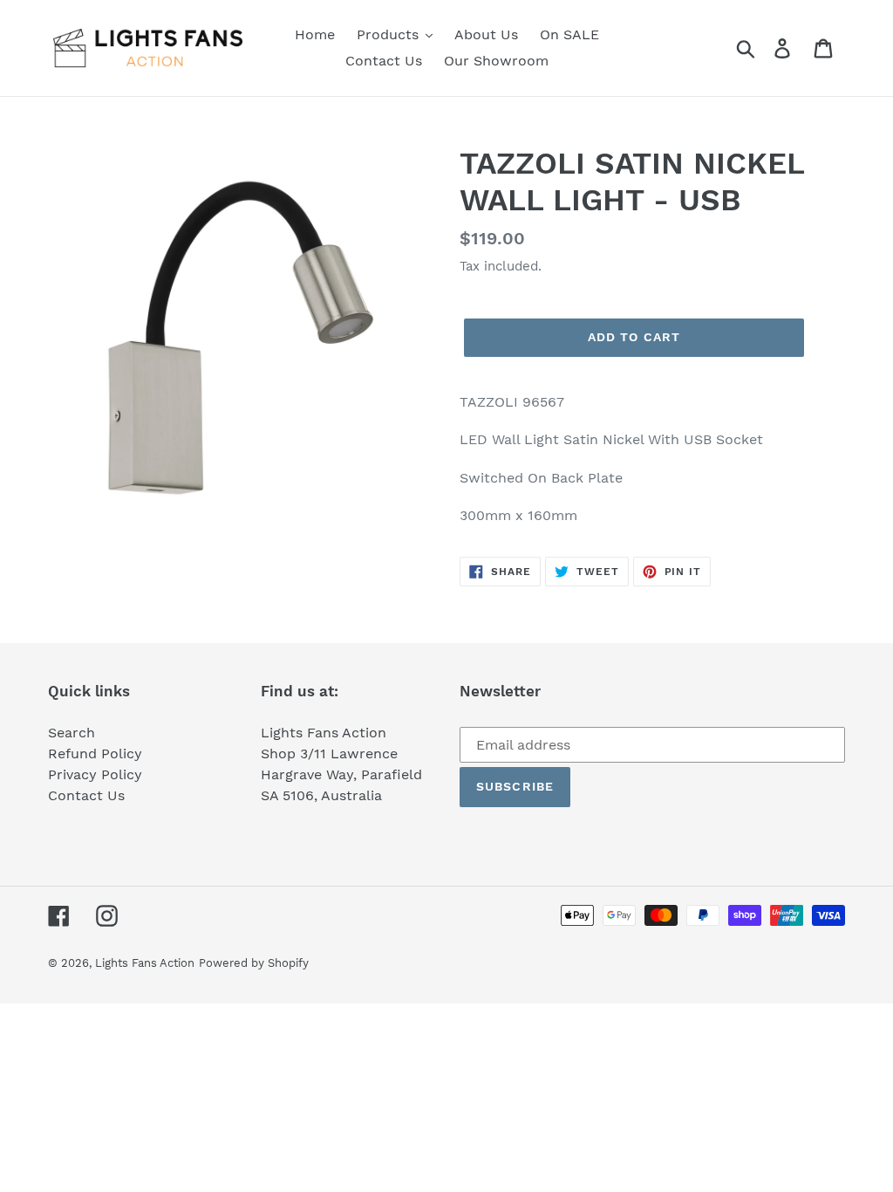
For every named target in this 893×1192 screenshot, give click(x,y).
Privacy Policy (95, 774)
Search (71, 732)
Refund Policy (95, 753)
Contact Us (86, 795)
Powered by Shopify (254, 962)
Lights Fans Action (144, 962)
